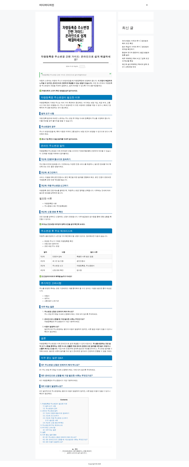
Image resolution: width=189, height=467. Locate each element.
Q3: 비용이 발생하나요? (53, 442)
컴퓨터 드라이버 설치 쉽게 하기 (77, 453)
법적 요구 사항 (49, 406)
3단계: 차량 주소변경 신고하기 (55, 418)
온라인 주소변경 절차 (48, 411)
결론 (42, 432)
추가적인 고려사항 (47, 428)
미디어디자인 (46, 4)
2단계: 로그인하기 (51, 416)
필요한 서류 (51, 420)
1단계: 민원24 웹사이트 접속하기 (56, 413)
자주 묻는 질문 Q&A (48, 435)
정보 (76, 449)
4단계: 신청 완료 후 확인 (53, 423)
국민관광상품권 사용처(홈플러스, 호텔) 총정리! (76, 451)
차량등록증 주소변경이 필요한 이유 (53, 404)
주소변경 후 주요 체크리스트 (51, 425)
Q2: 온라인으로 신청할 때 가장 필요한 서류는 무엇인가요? (65, 439)
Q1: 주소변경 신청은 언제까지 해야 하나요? (59, 437)
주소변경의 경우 (50, 408)
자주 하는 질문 (49, 430)
